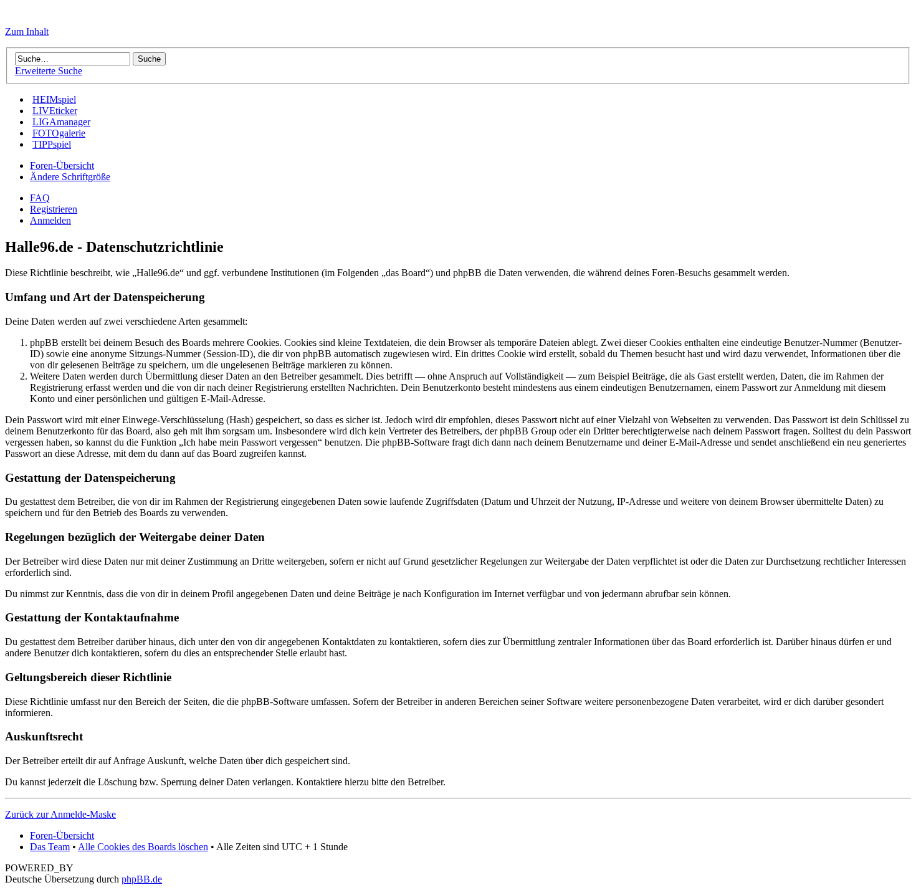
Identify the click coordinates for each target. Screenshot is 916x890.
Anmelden (50, 220)
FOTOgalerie (58, 133)
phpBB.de (142, 879)
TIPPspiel (51, 144)
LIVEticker (54, 110)
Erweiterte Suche (48, 70)
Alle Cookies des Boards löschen (143, 846)
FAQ (40, 198)
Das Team (50, 846)
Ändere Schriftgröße (70, 176)
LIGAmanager (61, 122)
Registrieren (53, 209)
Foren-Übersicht (62, 165)
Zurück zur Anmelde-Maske (60, 814)
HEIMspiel (54, 99)
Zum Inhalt (27, 31)
